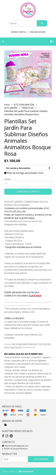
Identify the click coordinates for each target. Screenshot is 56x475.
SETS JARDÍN (11, 107)
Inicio (7, 104)
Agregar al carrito (28, 191)
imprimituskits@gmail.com (16, 445)
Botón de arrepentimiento (16, 448)
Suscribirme (41, 459)
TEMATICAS (27, 107)
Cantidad (7, 179)
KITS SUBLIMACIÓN (24, 104)
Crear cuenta (18, 32)
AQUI (32, 217)
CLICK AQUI (35, 295)
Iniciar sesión (37, 32)
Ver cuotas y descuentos (18, 168)
